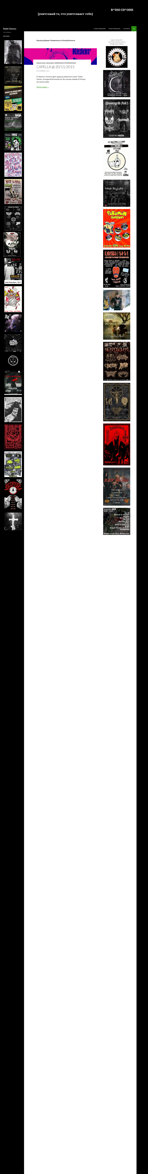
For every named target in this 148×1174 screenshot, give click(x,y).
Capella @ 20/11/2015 (55, 67)
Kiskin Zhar (40, 63)
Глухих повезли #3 (100, 28)
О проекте (126, 28)
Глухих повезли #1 (114, 28)
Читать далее (42, 87)
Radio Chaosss (9, 28)
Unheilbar (50, 63)
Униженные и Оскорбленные (65, 63)
